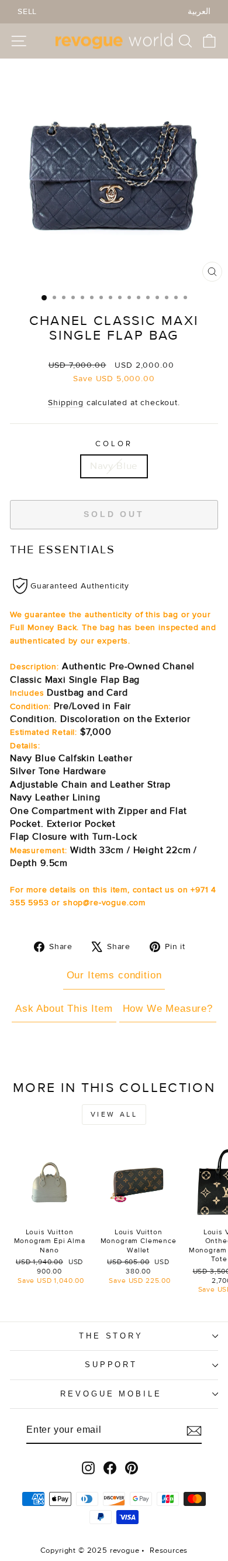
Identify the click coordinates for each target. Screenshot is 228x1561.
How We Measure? (168, 1008)
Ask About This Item (64, 1008)
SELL (27, 11)
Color (114, 444)
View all (114, 1114)
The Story (111, 1335)
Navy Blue (114, 466)
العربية (199, 11)
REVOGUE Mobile (111, 1393)
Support (111, 1364)
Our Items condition (114, 975)
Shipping (66, 403)
